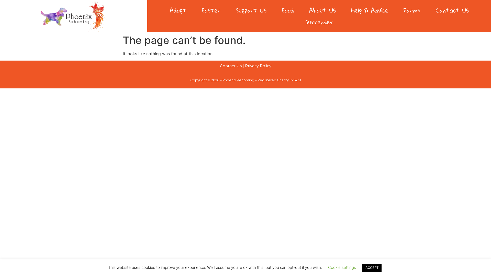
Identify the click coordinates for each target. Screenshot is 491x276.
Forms (412, 10)
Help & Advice (369, 10)
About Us (322, 10)
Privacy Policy (258, 65)
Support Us (251, 10)
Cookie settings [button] (342, 267)
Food (288, 10)
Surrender (319, 22)
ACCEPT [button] (371, 268)
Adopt (178, 10)
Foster (211, 10)
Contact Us (452, 10)
